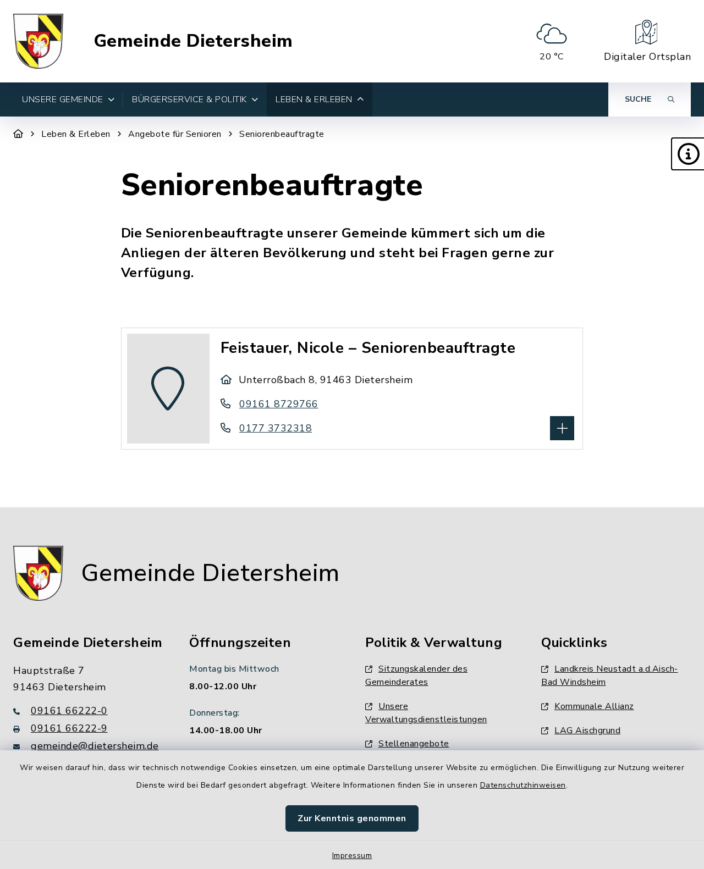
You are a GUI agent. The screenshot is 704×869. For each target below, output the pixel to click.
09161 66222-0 (69, 710)
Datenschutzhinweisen (523, 785)
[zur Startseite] (38, 41)
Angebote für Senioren (175, 134)
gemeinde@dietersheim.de (95, 745)
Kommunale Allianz (594, 706)
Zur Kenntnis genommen (352, 818)
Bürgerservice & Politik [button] (189, 99)
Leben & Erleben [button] (314, 99)
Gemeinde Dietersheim (193, 41)
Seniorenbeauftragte (281, 134)
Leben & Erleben (76, 134)
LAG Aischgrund (587, 730)
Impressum (352, 855)
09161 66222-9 (69, 728)
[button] (687, 153)
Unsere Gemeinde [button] (62, 99)
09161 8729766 (278, 404)
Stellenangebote (413, 744)
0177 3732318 (275, 428)
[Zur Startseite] (18, 134)
